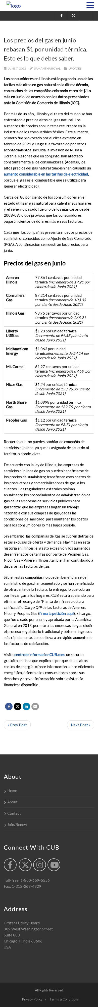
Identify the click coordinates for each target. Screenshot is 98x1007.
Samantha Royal (47, 68)
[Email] (35, 706)
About (12, 802)
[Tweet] (17, 706)
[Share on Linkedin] (26, 706)
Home (12, 790)
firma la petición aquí (56, 613)
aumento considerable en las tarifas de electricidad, (46, 174)
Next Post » (80, 725)
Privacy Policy (32, 999)
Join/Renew (17, 824)
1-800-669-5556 (35, 880)
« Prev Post (17, 725)
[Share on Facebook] (9, 706)
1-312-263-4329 (26, 886)
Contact (14, 813)
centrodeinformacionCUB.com (39, 654)
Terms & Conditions (64, 999)
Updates (75, 68)
